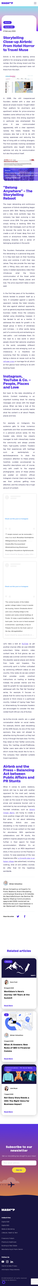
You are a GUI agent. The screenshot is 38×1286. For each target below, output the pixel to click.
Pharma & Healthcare (9, 1242)
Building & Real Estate (9, 1245)
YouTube (25, 644)
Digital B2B (5, 1222)
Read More (8, 1005)
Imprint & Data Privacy (9, 1266)
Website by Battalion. (9, 1280)
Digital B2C (5, 1225)
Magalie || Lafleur (23, 554)
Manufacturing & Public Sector (12, 1249)
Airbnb (20, 635)
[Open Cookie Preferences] (3, 1282)
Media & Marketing (8, 1229)
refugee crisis (8, 361)
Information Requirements (11, 1269)
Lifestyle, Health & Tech (10, 1232)
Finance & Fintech (8, 1238)
